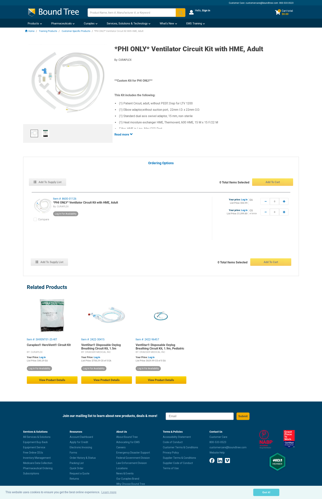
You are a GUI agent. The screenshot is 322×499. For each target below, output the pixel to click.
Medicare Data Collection (37, 463)
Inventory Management (37, 457)
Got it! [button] (266, 492)
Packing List (77, 463)
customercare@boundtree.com (262, 3)
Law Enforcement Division (131, 463)
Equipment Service (34, 447)
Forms (73, 452)
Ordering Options (161, 163)
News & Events (125, 473)
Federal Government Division (133, 457)
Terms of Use (171, 468)
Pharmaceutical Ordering (38, 468)
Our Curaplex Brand (127, 478)
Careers (121, 447)
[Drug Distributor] (266, 439)
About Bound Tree (127, 436)
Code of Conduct (173, 442)
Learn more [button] (108, 492)
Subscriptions (31, 473)
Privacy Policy (171, 452)
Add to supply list (49, 182)
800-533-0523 (217, 442)
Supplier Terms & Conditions (179, 457)
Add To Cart (273, 182)
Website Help (217, 452)
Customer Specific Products (76, 31)
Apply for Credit (79, 442)
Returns (74, 478)
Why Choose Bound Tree (130, 483)
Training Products (48, 31)
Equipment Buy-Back (35, 442)
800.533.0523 (286, 3)
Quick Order (76, 468)
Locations (122, 468)
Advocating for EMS (128, 442)
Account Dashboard (81, 436)
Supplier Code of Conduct (178, 463)
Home (31, 31)
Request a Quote (79, 473)
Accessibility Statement (177, 436)
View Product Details (52, 380)
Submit (243, 416)
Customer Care (218, 436)
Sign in (206, 10)
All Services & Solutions (36, 436)
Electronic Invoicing (81, 447)
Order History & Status (83, 457)
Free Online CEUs (33, 452)
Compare (43, 219)
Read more (122, 134)
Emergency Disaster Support (133, 452)
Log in (244, 199)
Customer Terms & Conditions (180, 447)
